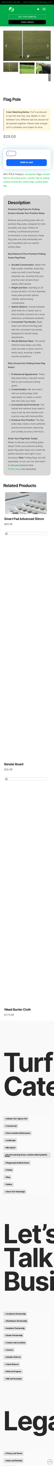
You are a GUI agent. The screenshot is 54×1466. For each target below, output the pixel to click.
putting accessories (12, 181)
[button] (38, 9)
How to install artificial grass (18, 1133)
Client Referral (12, 1364)
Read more (26, 755)
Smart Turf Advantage (15, 1191)
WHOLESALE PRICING (11, 2)
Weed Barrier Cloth (17, 1009)
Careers (9, 1349)
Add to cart (26, 162)
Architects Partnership (16, 1313)
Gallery (9, 1184)
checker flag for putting (38, 177)
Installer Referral (13, 1357)
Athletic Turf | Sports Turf (16, 1118)
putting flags (28, 181)
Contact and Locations (15, 1342)
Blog (8, 1177)
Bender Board (13, 764)
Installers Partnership (15, 1328)
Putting (9, 1169)
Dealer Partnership (14, 1335)
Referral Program (13, 1371)
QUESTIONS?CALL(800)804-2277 (37, 2)
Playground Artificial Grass (17, 1162)
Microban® (10, 1147)
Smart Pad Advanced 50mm (24, 519)
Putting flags (14, 469)
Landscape (11, 1140)
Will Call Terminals (14, 1378)
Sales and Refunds (14, 1460)
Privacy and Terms (14, 1453)
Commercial (11, 1126)
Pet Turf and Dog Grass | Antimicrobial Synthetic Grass (26, 1155)
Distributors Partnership (16, 1321)
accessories (30, 174)
